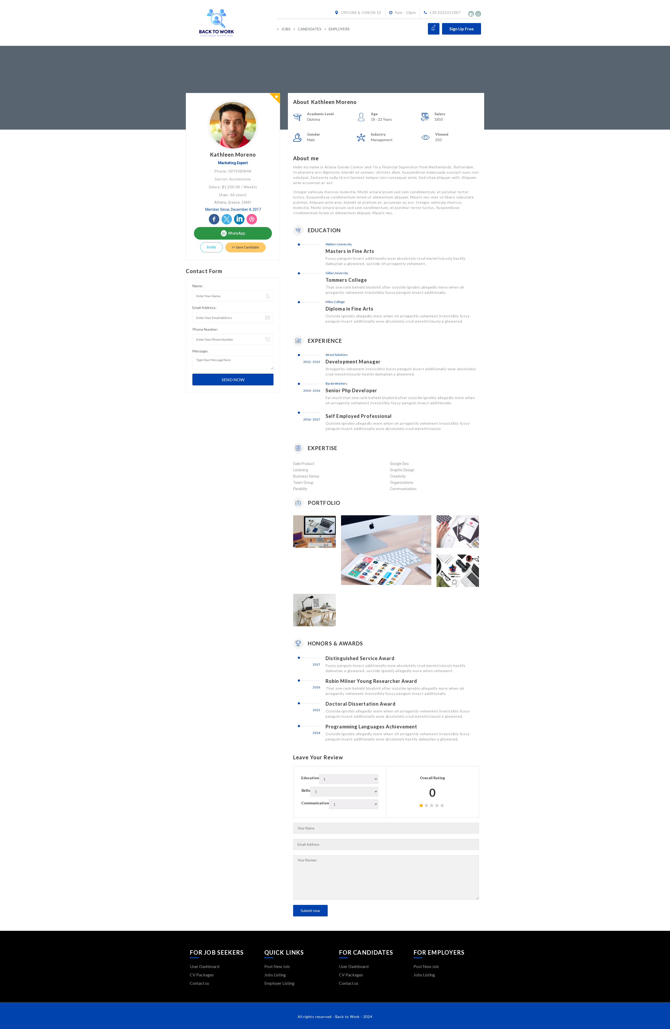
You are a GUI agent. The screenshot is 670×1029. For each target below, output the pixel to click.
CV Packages (202, 974)
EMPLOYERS (339, 29)
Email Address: (204, 307)
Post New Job (277, 966)
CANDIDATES (309, 29)
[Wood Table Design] (307, 610)
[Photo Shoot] (450, 571)
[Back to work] (233, 23)
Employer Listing (279, 983)
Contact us (199, 983)
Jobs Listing (275, 974)
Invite (211, 247)
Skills (305, 790)
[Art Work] (307, 531)
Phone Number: (205, 329)
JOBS (286, 29)
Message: (200, 351)
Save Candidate (247, 247)
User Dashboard (204, 966)
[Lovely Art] (450, 531)
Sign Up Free (461, 28)
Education (310, 778)
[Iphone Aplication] (379, 550)
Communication (315, 803)
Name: (197, 286)
